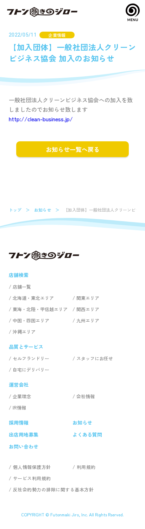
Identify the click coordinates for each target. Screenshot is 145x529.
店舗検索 (19, 274)
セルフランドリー (31, 358)
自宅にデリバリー (31, 369)
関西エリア (87, 309)
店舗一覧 (22, 286)
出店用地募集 (23, 434)
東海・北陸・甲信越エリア (40, 309)
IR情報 (19, 407)
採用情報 (19, 422)
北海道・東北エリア (33, 298)
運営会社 (19, 384)
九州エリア (87, 320)
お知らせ (42, 210)
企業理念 (22, 396)
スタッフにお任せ (94, 358)
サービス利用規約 (32, 478)
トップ (15, 210)
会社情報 (85, 396)
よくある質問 (87, 434)
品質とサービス (26, 346)
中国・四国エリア (31, 320)
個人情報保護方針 (32, 467)
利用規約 (86, 467)
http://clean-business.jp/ (41, 119)
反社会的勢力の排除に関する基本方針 (53, 489)
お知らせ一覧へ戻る (73, 149)
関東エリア (87, 298)
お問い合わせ (23, 446)
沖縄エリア (24, 331)
